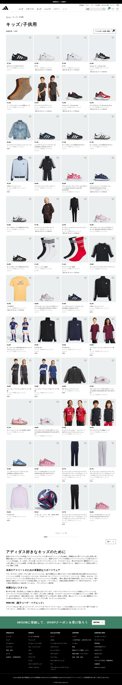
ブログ (87, 5)
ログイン (112, 5)
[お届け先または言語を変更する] (118, 5)
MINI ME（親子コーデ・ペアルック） (25, 603)
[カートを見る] (117, 9)
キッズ (39, 9)
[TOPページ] (5, 8)
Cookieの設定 (17, 677)
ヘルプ (92, 5)
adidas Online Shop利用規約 (49, 677)
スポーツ (57, 9)
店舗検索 (81, 5)
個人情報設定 (26, 677)
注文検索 (97, 5)
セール (65, 9)
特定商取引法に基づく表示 (92, 677)
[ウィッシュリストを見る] (113, 9)
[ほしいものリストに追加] (30, 38)
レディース (30, 9)
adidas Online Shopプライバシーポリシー (71, 677)
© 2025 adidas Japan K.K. (61, 682)
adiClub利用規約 (36, 677)
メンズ (20, 9)
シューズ (47, 9)
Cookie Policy (105, 677)
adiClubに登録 (105, 5)
